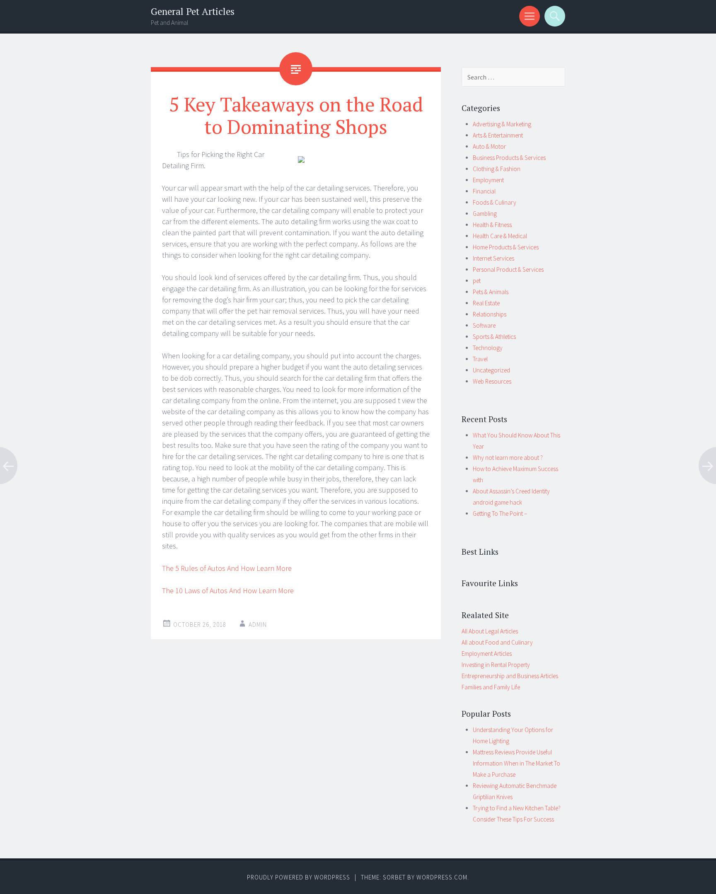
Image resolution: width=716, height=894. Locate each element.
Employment (488, 180)
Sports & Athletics (494, 337)
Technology (488, 348)
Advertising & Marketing (502, 124)
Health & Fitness (492, 225)
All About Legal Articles (490, 631)
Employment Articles (487, 653)
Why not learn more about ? (508, 457)
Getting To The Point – (500, 513)
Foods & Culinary (494, 202)
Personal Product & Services (508, 269)
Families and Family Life (491, 687)
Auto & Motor (489, 146)
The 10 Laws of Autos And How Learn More (228, 590)
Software (484, 325)
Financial (484, 191)
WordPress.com (441, 877)
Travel (480, 359)
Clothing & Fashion (496, 169)
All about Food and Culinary (497, 642)
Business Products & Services (509, 158)
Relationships (489, 314)
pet (477, 281)
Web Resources (492, 381)
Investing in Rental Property (496, 665)
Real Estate (486, 303)
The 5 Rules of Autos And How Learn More (227, 568)
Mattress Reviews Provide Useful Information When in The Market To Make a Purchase (516, 763)
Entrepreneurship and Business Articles (510, 676)
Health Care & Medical (500, 236)
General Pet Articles (193, 11)
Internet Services (493, 258)
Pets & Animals (490, 292)
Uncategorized (491, 370)
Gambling (485, 213)
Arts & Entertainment (498, 135)
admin (258, 624)
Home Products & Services (506, 247)
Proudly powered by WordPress (298, 877)
